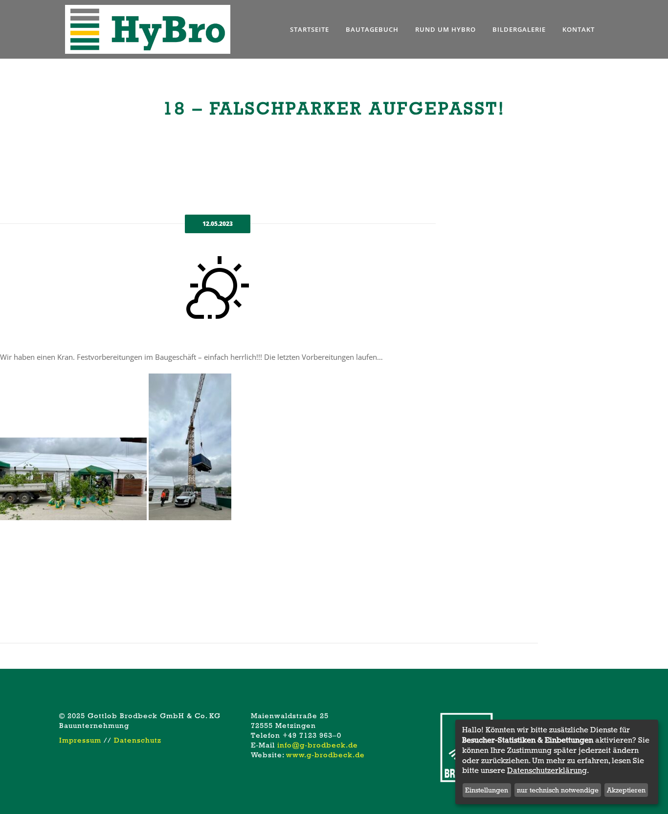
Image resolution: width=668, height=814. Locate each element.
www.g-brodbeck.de (325, 755)
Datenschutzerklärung (547, 770)
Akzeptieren (626, 790)
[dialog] (556, 762)
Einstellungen (486, 790)
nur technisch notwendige (558, 790)
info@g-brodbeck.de (317, 745)
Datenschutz (137, 740)
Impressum (80, 740)
